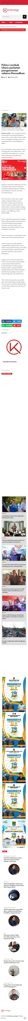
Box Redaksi (5, 2)
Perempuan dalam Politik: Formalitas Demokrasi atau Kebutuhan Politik (12, 937)
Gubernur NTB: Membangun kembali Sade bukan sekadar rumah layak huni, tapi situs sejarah (13, 616)
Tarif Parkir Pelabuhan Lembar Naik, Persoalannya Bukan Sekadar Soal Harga (13, 859)
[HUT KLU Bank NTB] (14, 848)
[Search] (25, 17)
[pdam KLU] (14, 783)
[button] (6, 321)
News (3, 22)
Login (13, 2)
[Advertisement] (14, 48)
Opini (10, 22)
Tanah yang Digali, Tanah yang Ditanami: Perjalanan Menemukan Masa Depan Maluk (14, 885)
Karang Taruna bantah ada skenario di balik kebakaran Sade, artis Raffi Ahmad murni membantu (13, 590)
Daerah (5, 77)
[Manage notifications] (25, 1018)
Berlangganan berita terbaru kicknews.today (12, 29)
